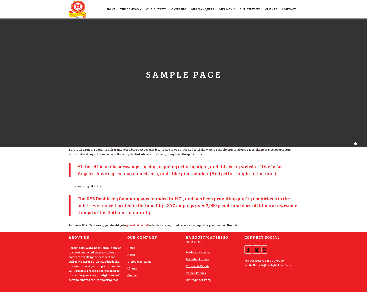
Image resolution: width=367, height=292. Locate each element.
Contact (289, 9)
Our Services (250, 9)
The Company (131, 9)
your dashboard (137, 225)
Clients (271, 9)
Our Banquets (202, 9)
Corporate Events (197, 266)
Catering (178, 9)
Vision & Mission (139, 261)
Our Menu (227, 9)
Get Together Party (198, 280)
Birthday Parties (197, 259)
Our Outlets (156, 9)
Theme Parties (196, 273)
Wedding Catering (198, 252)
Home (111, 9)
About (131, 255)
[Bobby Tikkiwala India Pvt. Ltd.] (78, 9)
